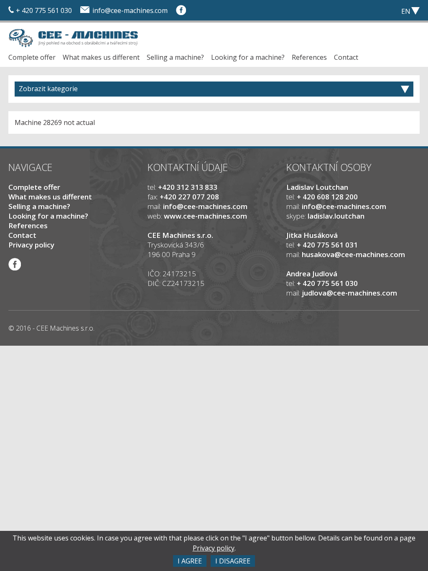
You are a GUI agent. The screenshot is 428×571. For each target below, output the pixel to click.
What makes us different (101, 57)
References (309, 57)
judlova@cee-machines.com (349, 293)
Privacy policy (31, 245)
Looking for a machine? (248, 57)
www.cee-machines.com (205, 216)
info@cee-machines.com (130, 10)
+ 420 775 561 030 (44, 10)
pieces (361, 10)
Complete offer (32, 57)
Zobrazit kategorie (48, 88)
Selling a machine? (175, 57)
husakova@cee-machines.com (353, 254)
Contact (346, 57)
